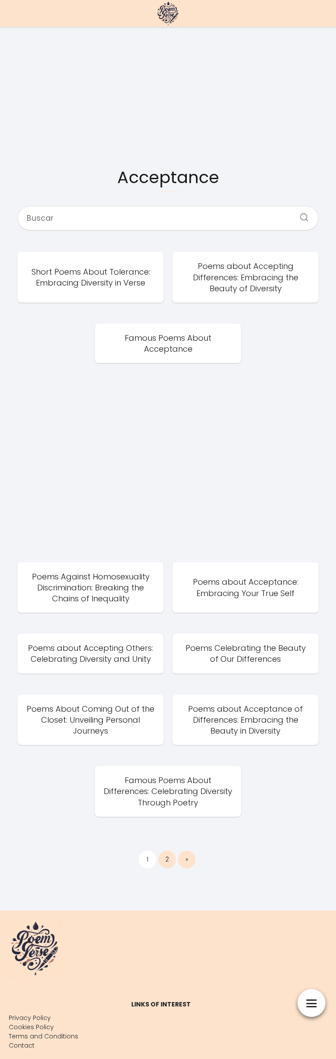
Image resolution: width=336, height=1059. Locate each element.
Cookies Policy (31, 1027)
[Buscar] (301, 214)
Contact (22, 1045)
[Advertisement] (168, 96)
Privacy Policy (30, 1017)
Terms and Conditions (43, 1036)
